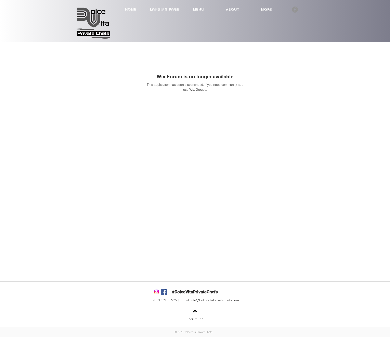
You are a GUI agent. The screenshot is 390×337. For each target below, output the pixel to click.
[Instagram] (156, 292)
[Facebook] (295, 9)
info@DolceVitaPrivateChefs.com (215, 300)
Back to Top (194, 319)
